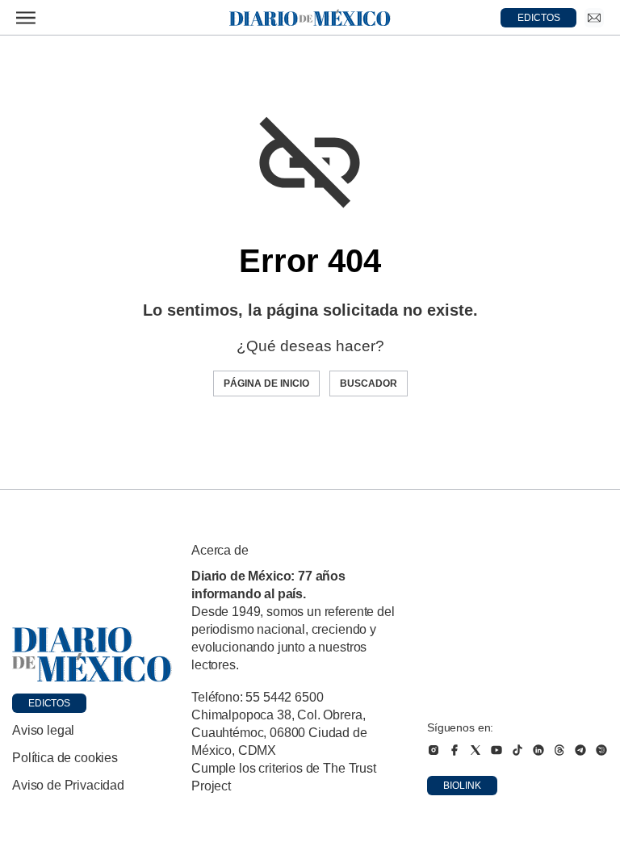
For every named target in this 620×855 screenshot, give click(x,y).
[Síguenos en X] (475, 750)
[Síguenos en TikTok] (517, 750)
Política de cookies (65, 758)
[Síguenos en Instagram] (433, 750)
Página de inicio (266, 383)
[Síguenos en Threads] (559, 750)
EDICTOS (538, 17)
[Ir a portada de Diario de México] (92, 654)
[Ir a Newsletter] (594, 17)
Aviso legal (43, 730)
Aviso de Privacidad (68, 785)
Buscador (368, 383)
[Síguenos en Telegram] (580, 750)
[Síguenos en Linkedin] (538, 750)
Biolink (462, 785)
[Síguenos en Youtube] (496, 750)
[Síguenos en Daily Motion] (601, 750)
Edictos (49, 703)
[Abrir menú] (26, 17)
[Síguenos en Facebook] (454, 750)
